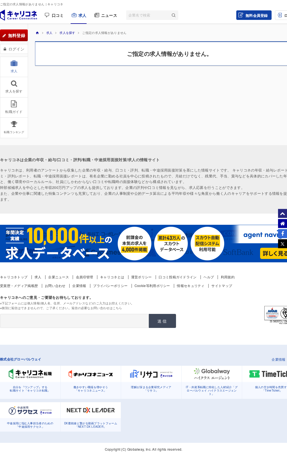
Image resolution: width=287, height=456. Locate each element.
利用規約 (228, 276)
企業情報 (79, 285)
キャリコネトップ (13, 276)
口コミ (58, 15)
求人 (82, 15)
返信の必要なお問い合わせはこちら (96, 307)
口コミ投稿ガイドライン (177, 276)
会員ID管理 (84, 276)
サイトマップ (221, 285)
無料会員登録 (257, 15)
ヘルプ (208, 276)
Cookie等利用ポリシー (152, 285)
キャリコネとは (112, 276)
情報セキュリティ (190, 285)
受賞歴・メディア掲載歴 (19, 285)
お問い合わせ (55, 285)
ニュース (109, 15)
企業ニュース (58, 276)
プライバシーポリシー (110, 285)
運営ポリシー (141, 276)
